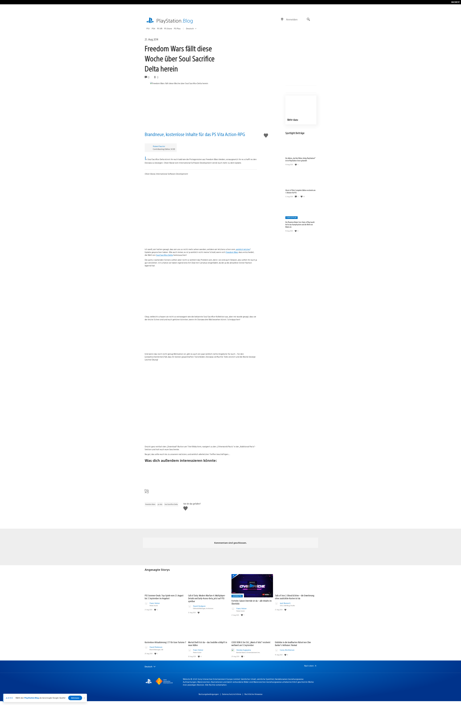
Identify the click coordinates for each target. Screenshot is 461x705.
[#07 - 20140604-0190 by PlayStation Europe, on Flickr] (201, 278)
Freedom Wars (232, 252)
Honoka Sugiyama (243, 650)
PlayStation (174, 20)
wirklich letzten (243, 249)
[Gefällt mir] (296, 164)
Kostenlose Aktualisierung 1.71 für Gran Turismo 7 (165, 642)
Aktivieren (75, 698)
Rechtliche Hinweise (253, 694)
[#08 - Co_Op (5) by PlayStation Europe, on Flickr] (201, 296)
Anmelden (291, 19)
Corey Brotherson (287, 650)
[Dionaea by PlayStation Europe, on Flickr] (201, 332)
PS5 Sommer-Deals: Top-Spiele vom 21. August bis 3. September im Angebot (164, 597)
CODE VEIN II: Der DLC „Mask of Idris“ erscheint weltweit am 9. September (250, 643)
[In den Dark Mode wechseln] (282, 19)
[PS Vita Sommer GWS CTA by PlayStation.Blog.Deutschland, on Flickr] (201, 474)
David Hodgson (199, 606)
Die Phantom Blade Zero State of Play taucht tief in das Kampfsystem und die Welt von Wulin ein (300, 224)
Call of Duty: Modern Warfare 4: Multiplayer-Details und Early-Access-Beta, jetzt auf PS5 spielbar (206, 598)
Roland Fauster (159, 146)
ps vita (160, 504)
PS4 (153, 28)
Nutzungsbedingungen (209, 694)
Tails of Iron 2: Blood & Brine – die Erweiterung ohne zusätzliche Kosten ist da (294, 597)
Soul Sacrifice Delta (164, 255)
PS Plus (177, 28)
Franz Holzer (155, 603)
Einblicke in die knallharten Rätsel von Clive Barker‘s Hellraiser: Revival (293, 643)
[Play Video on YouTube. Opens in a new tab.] (267, 594)
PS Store (168, 28)
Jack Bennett (285, 603)
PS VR (159, 28)
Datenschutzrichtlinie (231, 694)
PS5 (148, 28)
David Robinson (156, 647)
